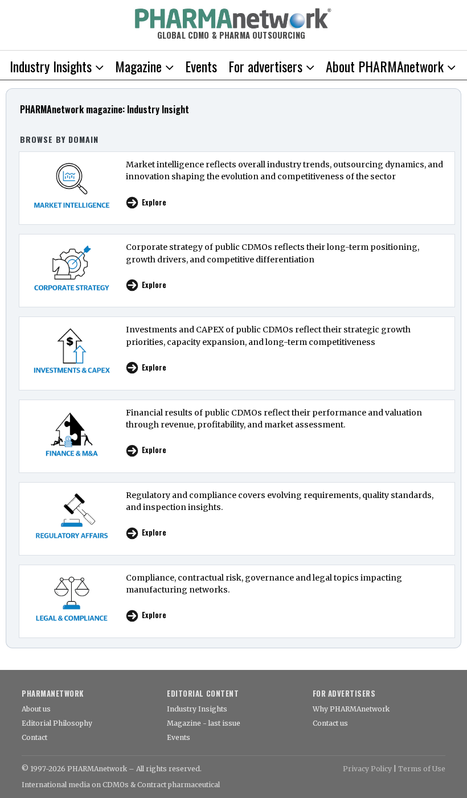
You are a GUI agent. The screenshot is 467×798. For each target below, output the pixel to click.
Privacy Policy (367, 768)
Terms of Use (421, 768)
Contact (34, 737)
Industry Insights (197, 709)
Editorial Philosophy (57, 723)
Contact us (330, 723)
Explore (154, 202)
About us (36, 709)
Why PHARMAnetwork (351, 709)
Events (178, 737)
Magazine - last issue (203, 723)
